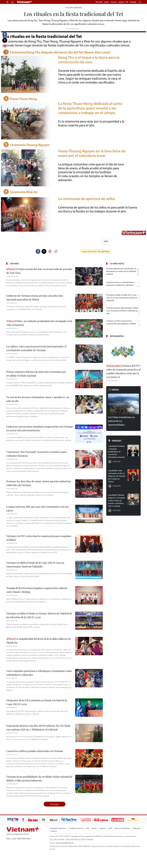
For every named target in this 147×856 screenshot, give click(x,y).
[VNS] (69, 819)
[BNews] (43, 819)
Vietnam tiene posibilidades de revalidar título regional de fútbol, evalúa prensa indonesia (39, 778)
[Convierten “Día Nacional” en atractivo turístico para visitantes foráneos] (89, 459)
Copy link (4, 52)
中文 (127, 2)
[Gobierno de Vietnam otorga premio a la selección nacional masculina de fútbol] (89, 303)
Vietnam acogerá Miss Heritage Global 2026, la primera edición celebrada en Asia (122, 311)
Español (121, 2)
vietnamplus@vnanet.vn (65, 843)
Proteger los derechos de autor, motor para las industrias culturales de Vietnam (38, 483)
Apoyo (94, 828)
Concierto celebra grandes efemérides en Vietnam (34, 751)
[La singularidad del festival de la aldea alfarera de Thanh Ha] (89, 646)
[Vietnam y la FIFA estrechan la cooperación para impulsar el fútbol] (89, 543)
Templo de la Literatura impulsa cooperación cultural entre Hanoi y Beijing (36, 589)
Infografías (117, 336)
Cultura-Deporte (73, 7)
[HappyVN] (133, 819)
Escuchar (116, 461)
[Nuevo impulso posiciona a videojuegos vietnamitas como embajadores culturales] (89, 678)
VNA (110, 828)
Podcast (116, 440)
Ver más (14, 263)
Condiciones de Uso (76, 828)
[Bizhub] (53, 819)
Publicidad (136, 828)
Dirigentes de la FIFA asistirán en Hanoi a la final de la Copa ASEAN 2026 (36, 702)
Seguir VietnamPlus (89, 251)
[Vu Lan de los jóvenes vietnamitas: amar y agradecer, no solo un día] (89, 404)
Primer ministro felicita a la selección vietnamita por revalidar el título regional (36, 373)
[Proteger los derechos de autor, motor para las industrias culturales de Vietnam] (89, 488)
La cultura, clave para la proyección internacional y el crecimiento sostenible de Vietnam (36, 348)
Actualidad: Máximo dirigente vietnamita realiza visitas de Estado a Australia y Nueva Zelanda (116, 500)
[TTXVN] (13, 819)
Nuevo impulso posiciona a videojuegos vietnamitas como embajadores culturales (39, 672)
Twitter (4, 40)
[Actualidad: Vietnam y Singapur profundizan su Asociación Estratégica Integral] (133, 450)
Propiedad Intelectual (58, 828)
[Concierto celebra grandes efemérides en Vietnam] (89, 758)
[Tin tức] (32, 819)
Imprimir (4, 46)
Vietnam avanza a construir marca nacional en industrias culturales (120, 283)
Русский (133, 2)
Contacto (53, 831)
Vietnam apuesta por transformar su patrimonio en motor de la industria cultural (121, 271)
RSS (87, 828)
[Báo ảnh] (117, 819)
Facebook (4, 34)
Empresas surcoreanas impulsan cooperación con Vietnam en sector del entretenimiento (39, 428)
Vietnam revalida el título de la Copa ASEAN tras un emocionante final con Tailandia (35, 564)
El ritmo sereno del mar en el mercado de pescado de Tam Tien (39, 270)
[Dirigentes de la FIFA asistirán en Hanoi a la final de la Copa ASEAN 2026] (89, 707)
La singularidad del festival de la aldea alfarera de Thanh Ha (38, 640)
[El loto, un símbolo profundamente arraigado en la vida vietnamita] (89, 328)
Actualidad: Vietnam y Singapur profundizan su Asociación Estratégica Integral (116, 451)
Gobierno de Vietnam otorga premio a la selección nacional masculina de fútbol (34, 297)
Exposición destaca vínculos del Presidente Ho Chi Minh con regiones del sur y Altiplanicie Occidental (38, 727)
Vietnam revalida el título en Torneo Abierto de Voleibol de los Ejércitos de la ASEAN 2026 (39, 615)
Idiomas (103, 828)
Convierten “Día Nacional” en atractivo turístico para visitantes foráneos (36, 453)
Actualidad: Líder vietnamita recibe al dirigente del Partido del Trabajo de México (116, 476)
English (106, 2)
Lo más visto (117, 263)
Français (114, 2)
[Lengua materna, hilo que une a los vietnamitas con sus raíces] (89, 514)
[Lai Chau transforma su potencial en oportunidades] (123, 404)
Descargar (54, 804)
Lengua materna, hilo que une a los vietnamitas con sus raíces (37, 508)
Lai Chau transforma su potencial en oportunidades (121, 420)
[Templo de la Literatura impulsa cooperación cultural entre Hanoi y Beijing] (89, 595)
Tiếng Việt (98, 2)
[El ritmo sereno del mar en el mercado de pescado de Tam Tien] (89, 276)
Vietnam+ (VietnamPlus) (24, 2)
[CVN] (85, 819)
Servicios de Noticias (122, 828)
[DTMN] (101, 819)
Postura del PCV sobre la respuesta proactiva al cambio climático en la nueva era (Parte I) (123, 371)
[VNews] (23, 819)
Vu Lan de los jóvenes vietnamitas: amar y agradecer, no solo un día (37, 399)
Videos (115, 389)
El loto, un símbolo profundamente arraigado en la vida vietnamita (39, 322)
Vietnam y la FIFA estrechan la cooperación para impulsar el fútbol (38, 537)
